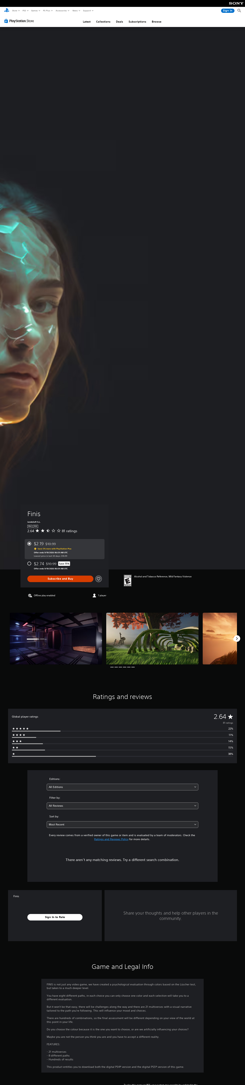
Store (14, 10)
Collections (103, 21)
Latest (87, 21)
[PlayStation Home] (6, 11)
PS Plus (46, 10)
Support (87, 10)
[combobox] (122, 787)
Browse (156, 21)
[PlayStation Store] (20, 21)
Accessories (61, 10)
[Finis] (56, 639)
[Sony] (236, 6)
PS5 (24, 10)
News (75, 10)
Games (34, 10)
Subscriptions (137, 21)
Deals (119, 21)
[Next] (237, 638)
